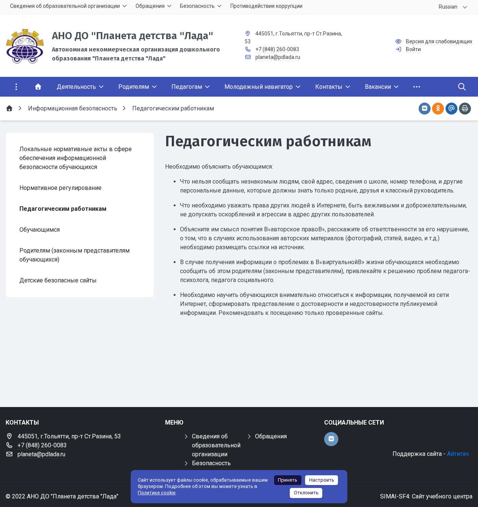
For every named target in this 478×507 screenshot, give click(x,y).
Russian (448, 7)
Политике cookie (157, 492)
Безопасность (211, 463)
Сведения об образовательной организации (216, 445)
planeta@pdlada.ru (277, 57)
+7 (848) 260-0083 (277, 49)
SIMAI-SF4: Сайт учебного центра (426, 496)
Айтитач (458, 453)
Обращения (271, 436)
